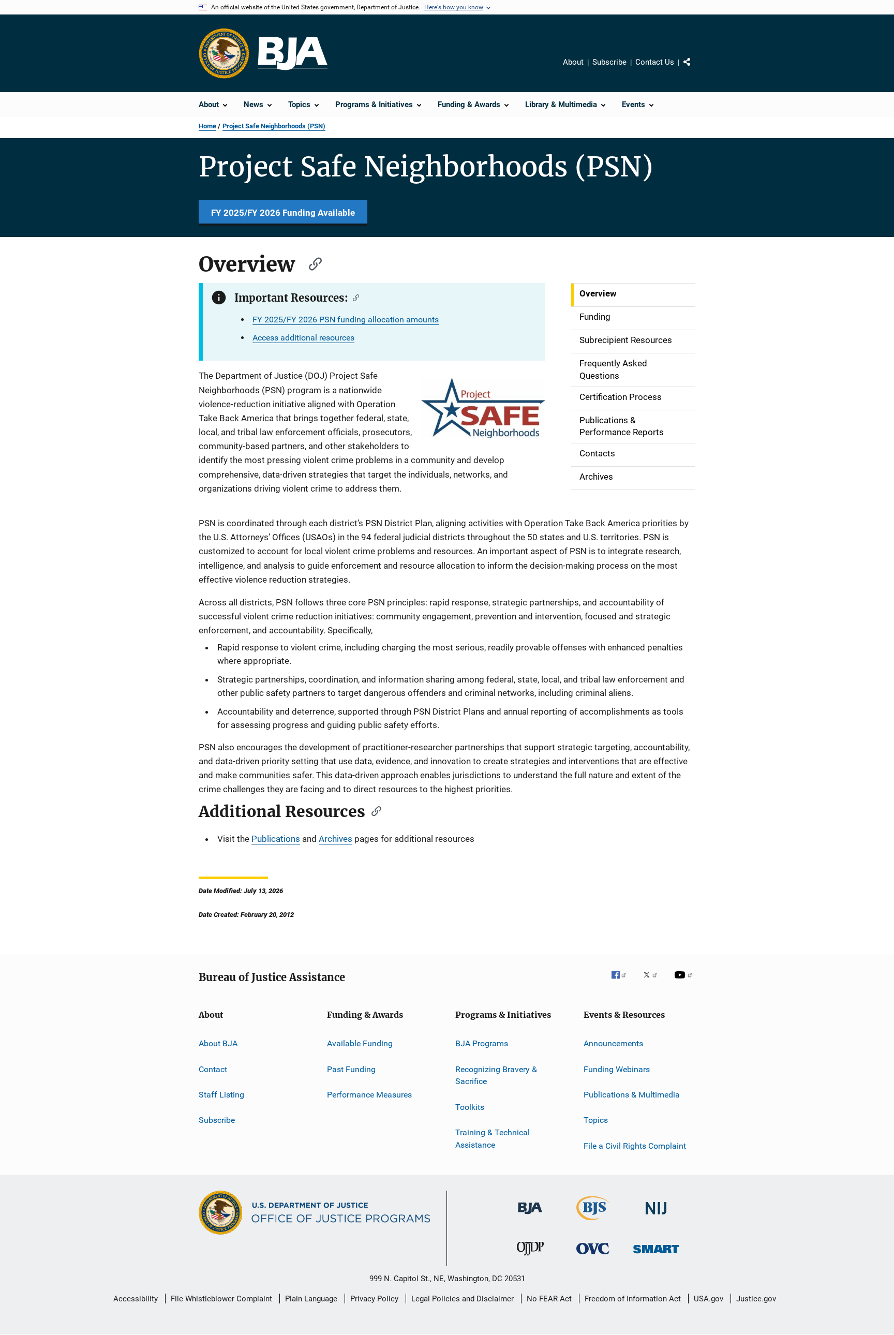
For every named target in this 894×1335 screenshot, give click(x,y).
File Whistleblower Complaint (221, 1298)
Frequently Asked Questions (613, 369)
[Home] (292, 54)
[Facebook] (623, 982)
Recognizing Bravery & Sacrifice (496, 1075)
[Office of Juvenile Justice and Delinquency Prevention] (530, 1257)
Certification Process (620, 397)
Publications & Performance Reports (621, 426)
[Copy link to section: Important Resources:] (353, 297)
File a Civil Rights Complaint (635, 1146)
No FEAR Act (549, 1298)
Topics (596, 1120)
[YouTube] (685, 982)
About (573, 62)
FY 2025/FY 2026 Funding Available (283, 212)
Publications (275, 839)
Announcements (613, 1043)
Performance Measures (369, 1095)
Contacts (597, 453)
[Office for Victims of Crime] (592, 1256)
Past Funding (351, 1069)
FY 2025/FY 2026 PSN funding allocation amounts (345, 319)
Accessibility (135, 1298)
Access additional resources (303, 338)
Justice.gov (756, 1298)
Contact (213, 1069)
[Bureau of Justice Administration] (530, 1216)
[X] (654, 982)
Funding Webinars (617, 1069)
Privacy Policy (374, 1298)
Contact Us (654, 62)
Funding (594, 317)
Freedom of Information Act (633, 1298)
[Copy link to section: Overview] (310, 262)
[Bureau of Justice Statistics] (593, 1222)
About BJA (218, 1043)
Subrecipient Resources (625, 340)
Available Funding (360, 1043)
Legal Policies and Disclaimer (462, 1298)
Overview (598, 293)
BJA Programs (481, 1043)
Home (207, 126)
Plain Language (311, 1298)
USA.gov (708, 1298)
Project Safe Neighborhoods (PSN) (273, 126)
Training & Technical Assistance (492, 1139)
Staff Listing (221, 1095)
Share (695, 69)
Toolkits (469, 1107)
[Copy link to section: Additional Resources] (373, 810)
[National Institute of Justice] (656, 1216)
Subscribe (609, 62)
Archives (596, 476)
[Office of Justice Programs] (224, 53)
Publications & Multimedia (632, 1095)
